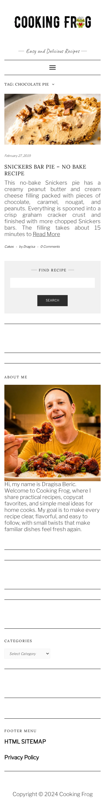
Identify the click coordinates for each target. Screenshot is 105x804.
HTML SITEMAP (25, 741)
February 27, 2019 (17, 156)
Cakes (9, 247)
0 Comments (50, 247)
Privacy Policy (21, 757)
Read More (46, 234)
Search (52, 300)
